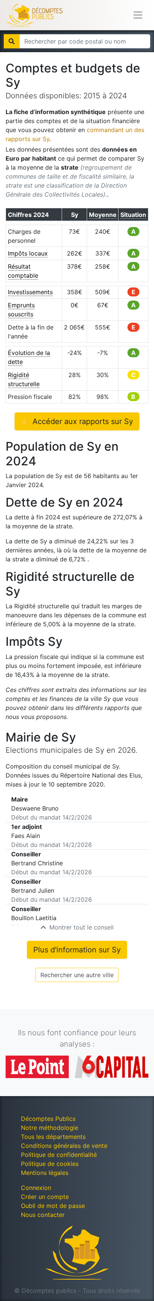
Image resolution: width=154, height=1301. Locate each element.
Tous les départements (53, 1136)
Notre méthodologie (49, 1127)
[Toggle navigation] (138, 15)
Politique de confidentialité (59, 1154)
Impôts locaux (28, 253)
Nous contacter (43, 1214)
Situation (133, 214)
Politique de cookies (49, 1163)
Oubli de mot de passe (53, 1205)
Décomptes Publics (48, 1118)
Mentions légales (44, 1172)
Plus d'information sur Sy (77, 949)
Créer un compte (45, 1196)
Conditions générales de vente (64, 1145)
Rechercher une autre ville (77, 975)
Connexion (36, 1187)
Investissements (30, 292)
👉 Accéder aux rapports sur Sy (77, 421)
